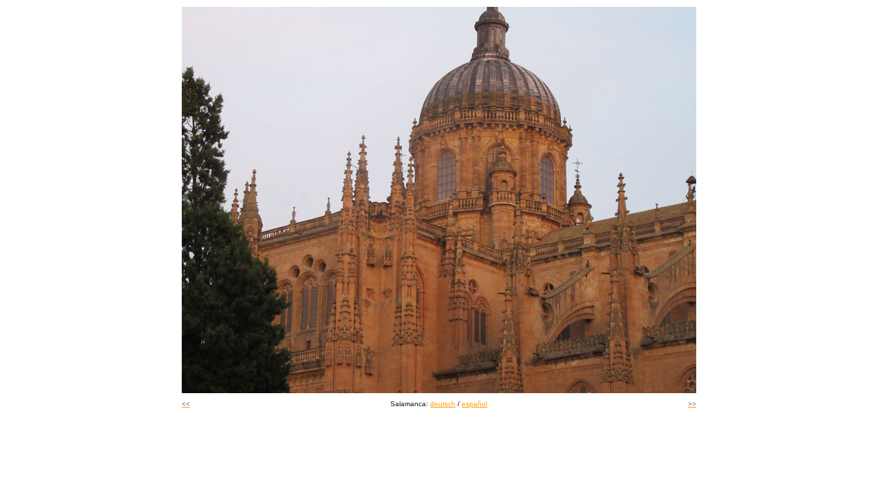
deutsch (442, 404)
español (474, 404)
